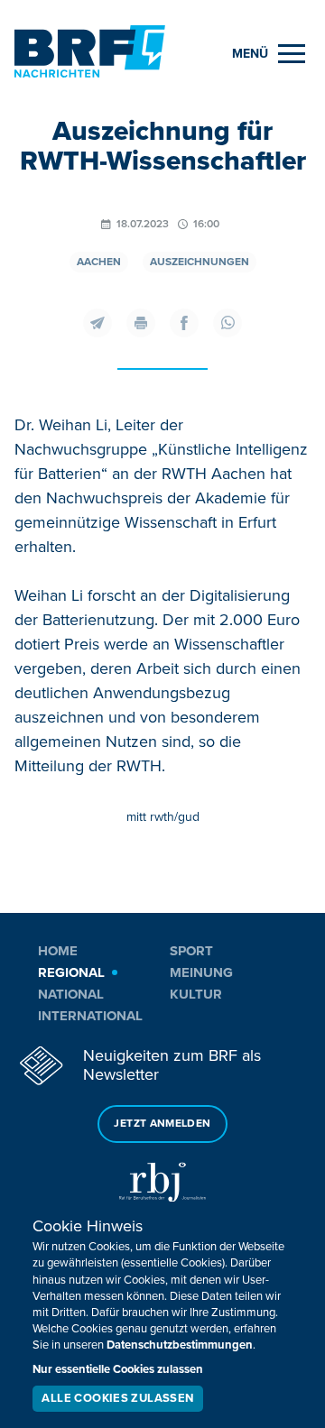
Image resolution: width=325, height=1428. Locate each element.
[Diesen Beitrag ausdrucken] (140, 323)
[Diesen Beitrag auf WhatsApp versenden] (227, 323)
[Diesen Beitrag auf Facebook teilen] (184, 323)
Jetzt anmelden (162, 1123)
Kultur (196, 994)
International (90, 1016)
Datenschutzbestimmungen (180, 1345)
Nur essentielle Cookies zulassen (117, 1369)
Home (58, 951)
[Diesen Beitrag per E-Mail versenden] (97, 323)
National (71, 994)
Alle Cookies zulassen (117, 1398)
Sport (191, 951)
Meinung (201, 972)
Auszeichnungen (199, 262)
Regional (71, 972)
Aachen (99, 262)
